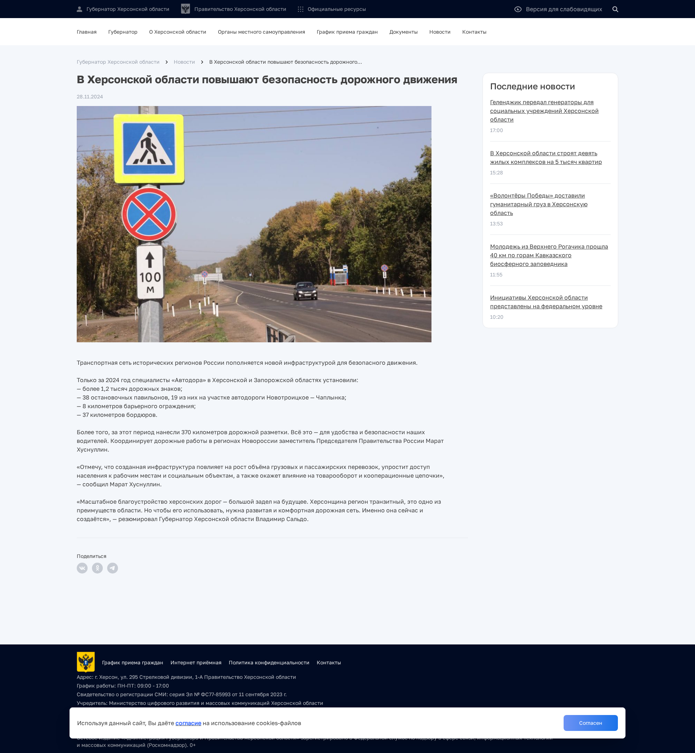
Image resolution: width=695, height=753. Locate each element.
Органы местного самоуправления (261, 32)
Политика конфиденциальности (269, 662)
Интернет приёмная (196, 662)
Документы (403, 32)
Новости (440, 32)
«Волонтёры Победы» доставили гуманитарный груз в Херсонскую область (538, 204)
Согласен (590, 723)
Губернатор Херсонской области (118, 62)
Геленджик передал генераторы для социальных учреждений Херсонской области (544, 110)
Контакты (474, 32)
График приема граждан (347, 32)
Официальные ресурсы (337, 9)
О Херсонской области (177, 32)
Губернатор (123, 32)
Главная (87, 32)
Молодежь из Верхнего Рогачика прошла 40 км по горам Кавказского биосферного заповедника (549, 255)
